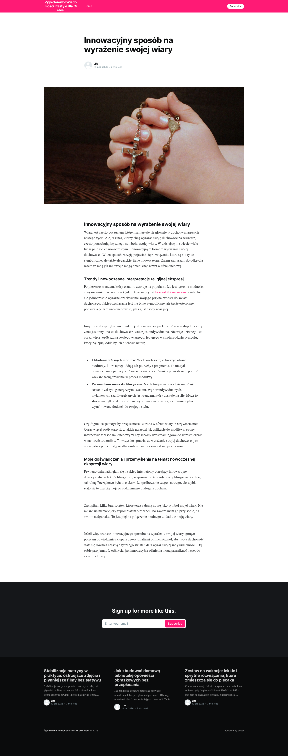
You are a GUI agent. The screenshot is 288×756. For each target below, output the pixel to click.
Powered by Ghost (234, 730)
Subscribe (236, 6)
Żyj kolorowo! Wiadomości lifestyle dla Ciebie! (66, 730)
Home (88, 6)
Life (96, 63)
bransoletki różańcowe (171, 292)
